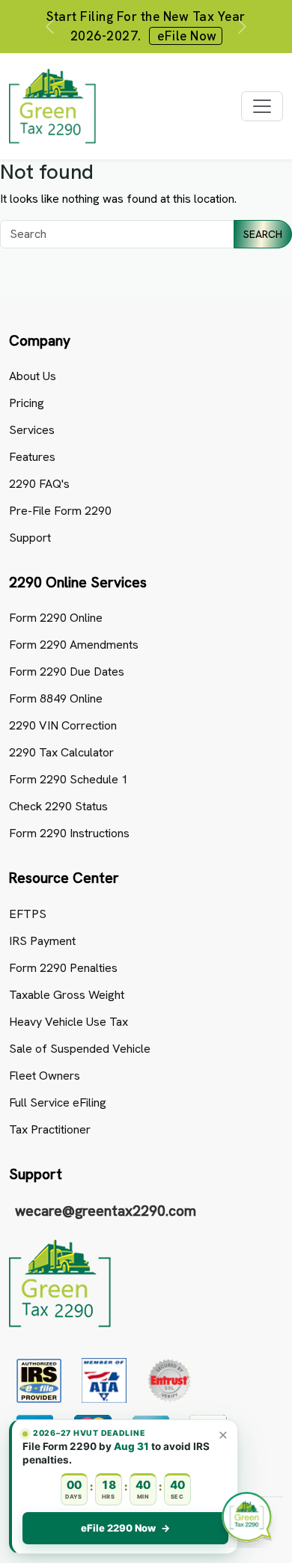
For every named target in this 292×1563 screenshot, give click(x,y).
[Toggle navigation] (262, 106)
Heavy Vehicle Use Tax (68, 1022)
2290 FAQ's (39, 484)
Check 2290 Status (58, 806)
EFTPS (27, 914)
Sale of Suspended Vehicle (79, 1048)
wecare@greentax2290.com (105, 1211)
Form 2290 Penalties (63, 968)
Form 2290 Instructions (69, 833)
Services (32, 430)
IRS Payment (42, 941)
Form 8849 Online (56, 698)
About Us (32, 376)
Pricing (26, 403)
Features (32, 457)
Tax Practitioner (50, 1129)
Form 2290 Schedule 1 (68, 779)
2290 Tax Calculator (61, 752)
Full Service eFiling (57, 1102)
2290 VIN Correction (63, 725)
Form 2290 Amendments (74, 644)
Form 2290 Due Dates (66, 671)
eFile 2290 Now (125, 1528)
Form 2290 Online (56, 617)
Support (30, 537)
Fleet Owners (44, 1075)
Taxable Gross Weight (66, 995)
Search (262, 234)
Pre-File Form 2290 (60, 511)
